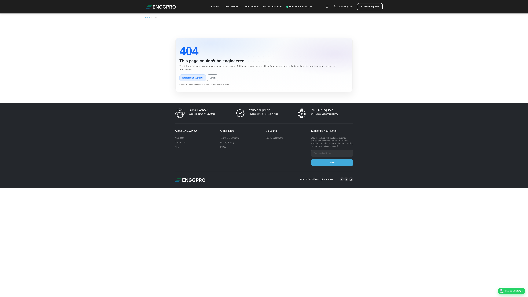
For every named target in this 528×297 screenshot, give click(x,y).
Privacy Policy (227, 142)
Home (147, 17)
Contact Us (180, 142)
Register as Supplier (192, 78)
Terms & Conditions (229, 138)
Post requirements (272, 7)
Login (340, 7)
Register (348, 7)
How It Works (232, 7)
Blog (177, 147)
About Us (179, 138)
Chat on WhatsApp (514, 291)
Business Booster (274, 138)
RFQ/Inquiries (252, 7)
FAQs (223, 147)
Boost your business (298, 7)
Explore (215, 7)
